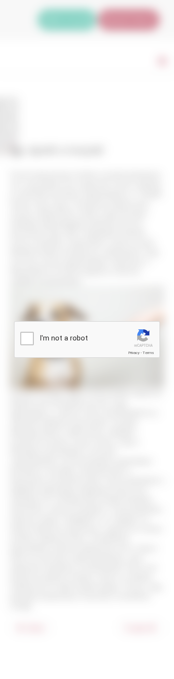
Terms (148, 353)
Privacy (134, 353)
